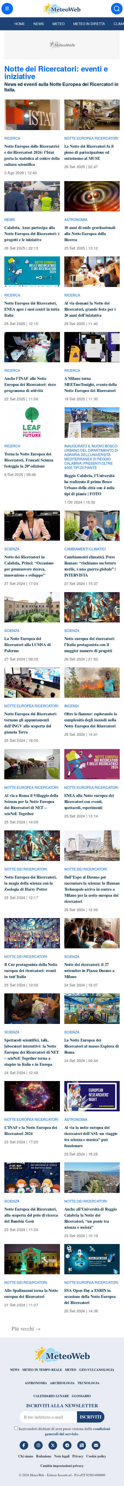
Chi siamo (25, 1456)
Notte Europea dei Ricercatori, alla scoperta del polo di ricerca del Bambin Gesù (31, 1215)
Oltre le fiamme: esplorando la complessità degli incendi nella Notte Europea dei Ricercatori (90, 720)
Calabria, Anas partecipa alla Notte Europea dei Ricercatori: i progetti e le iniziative (31, 233)
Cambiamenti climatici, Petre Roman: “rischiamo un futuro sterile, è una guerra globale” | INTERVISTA (90, 566)
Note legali (61, 1456)
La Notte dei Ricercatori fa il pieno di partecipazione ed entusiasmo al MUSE (89, 152)
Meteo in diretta (89, 23)
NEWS (14, 1369)
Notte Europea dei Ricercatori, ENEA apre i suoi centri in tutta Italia (31, 309)
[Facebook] (24, 1445)
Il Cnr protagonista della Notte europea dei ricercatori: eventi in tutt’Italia (30, 970)
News (38, 23)
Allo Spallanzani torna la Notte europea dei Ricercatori (31, 1293)
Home (19, 23)
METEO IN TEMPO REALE (42, 1369)
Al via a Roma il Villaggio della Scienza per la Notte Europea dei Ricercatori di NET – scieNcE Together (31, 804)
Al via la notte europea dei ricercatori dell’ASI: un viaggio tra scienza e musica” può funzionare (91, 1136)
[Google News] (81, 1445)
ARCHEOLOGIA (62, 1383)
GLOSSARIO (81, 1396)
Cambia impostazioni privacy (62, 1465)
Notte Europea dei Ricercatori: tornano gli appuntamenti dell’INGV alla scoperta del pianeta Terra (30, 723)
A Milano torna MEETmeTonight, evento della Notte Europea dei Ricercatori (90, 384)
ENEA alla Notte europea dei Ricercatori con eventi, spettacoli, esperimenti (89, 801)
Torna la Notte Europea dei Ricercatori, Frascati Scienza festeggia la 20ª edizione (28, 460)
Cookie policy (96, 1456)
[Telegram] (67, 1445)
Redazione (43, 1456)
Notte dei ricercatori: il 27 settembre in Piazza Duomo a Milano (89, 970)
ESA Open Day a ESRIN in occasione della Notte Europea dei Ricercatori (90, 1296)
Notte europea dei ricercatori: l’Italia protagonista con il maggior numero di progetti (89, 644)
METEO (70, 1369)
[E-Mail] (96, 1445)
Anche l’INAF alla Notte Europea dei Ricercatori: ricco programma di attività (30, 384)
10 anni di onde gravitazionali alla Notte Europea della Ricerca (89, 233)
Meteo (58, 23)
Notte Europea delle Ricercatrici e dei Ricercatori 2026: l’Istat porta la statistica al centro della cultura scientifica (32, 155)
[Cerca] (117, 8)
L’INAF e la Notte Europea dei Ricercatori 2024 (30, 1130)
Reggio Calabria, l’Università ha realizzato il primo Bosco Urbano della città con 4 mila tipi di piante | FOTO (89, 484)
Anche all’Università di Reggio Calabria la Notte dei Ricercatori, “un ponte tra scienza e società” (90, 1218)
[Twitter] (52, 1445)
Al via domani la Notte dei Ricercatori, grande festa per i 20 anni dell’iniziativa (90, 309)
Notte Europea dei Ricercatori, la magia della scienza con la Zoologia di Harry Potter (30, 883)
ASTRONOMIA (36, 1383)
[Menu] (7, 8)
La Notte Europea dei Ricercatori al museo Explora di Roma (91, 1046)
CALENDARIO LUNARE (51, 1396)
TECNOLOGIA (88, 1383)
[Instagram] (38, 1445)
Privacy (77, 1456)
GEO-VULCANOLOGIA (96, 1369)
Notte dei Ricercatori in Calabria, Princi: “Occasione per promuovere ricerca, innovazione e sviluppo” (29, 566)
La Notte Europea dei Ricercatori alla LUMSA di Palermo (27, 644)
